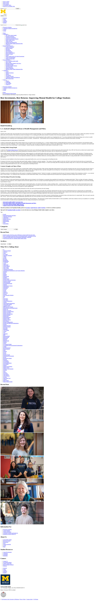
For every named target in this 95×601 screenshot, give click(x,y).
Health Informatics (7, 317)
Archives (3, 241)
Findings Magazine (10, 68)
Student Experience (10, 72)
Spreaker (28, 207)
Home (4, 33)
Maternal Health (6, 336)
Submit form (18, 25)
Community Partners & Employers (10, 28)
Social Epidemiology (7, 363)
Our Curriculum (9, 51)
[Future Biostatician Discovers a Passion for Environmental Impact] (22, 432)
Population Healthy (10, 64)
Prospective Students (7, 27)
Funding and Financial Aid (11, 42)
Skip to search (6, 2)
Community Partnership (8, 269)
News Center (8, 62)
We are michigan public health (12, 61)
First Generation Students (8, 295)
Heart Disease (6, 320)
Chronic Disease (6, 266)
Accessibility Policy (7, 5)
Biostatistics (5, 260)
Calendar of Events (10, 76)
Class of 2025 (6, 267)
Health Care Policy (7, 219)
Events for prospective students (12, 38)
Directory (5, 565)
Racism (4, 357)
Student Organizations (7, 366)
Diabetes (5, 274)
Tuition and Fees (9, 41)
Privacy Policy (23, 599)
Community (5, 70)
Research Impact (9, 48)
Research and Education (8, 45)
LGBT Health (6, 330)
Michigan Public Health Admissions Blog (14, 43)
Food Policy (5, 298)
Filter (16, 229)
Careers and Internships (10, 57)
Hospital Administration (8, 322)
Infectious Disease (7, 326)
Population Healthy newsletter (13, 209)
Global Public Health (7, 304)
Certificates (5, 553)
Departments (8, 50)
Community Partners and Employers (10, 533)
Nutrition (5, 342)
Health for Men (6, 318)
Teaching (5, 370)
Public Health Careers (10, 40)
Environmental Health (7, 283)
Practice (4, 353)
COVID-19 (5, 262)
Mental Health (6, 221)
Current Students (6, 530)
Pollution (5, 351)
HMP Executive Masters (8, 306)
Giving (4, 30)
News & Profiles (6, 59)
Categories (4, 226)
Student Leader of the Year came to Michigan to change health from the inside (19, 234)
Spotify (39, 207)
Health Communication (8, 313)
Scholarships (5, 360)
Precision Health (6, 354)
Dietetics (5, 275)
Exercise (5, 289)
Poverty (4, 352)
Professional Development (8, 356)
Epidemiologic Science (7, 285)
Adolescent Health (7, 250)
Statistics (5, 365)
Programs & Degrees (10, 36)
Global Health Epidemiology (9, 303)
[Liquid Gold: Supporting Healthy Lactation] (22, 478)
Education (8, 49)
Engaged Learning (7, 281)
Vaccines (5, 377)
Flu (3, 297)
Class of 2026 (6, 268)
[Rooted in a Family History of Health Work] (22, 455)
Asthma (4, 256)
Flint (4, 296)
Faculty (7, 55)
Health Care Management (8, 311)
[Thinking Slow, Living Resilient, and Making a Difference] (22, 501)
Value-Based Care (6, 378)
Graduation (5, 554)
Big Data (5, 259)
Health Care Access (7, 310)
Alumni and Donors (7, 531)
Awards (4, 257)
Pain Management (6, 347)
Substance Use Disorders (8, 368)
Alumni (4, 29)
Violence (5, 379)
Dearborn (5, 271)
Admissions (5, 34)
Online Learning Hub (10, 58)
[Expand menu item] (8, 34)
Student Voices (6, 367)
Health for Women (7, 319)
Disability (5, 277)
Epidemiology (6, 287)
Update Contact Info (7, 563)
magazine (7, 544)
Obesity (4, 343)
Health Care (5, 309)
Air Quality (5, 254)
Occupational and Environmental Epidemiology (13, 345)
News (4, 543)
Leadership (8, 82)
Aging (4, 253)
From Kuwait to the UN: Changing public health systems (14, 238)
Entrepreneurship (6, 282)
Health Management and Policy (9, 215)
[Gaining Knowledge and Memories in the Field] (22, 409)
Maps (4, 546)
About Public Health (7, 539)
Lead (4, 332)
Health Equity (6, 220)
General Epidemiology (7, 301)
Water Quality (6, 380)
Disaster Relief (6, 278)
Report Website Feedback (8, 564)
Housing (5, 324)
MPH (4, 335)
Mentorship (5, 338)
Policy (4, 222)
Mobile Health (6, 340)
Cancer (4, 263)
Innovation (5, 327)
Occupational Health (7, 344)
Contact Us (8, 44)
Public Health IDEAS (10, 52)
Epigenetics (5, 288)
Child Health (5, 217)
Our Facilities (8, 83)
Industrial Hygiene (7, 325)
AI (3, 249)
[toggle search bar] (5, 15)
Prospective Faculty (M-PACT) (9, 534)
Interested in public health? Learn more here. (13, 202)
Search (2, 8)
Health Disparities (6, 315)
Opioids (4, 346)
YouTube (43, 207)
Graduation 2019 (6, 305)
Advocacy (5, 252)
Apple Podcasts (33, 207)
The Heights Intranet (7, 562)
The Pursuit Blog (9, 66)
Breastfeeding (6, 261)
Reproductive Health (7, 358)
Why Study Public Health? (11, 35)
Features (5, 291)
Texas (4, 371)
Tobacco (5, 372)
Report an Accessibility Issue (9, 6)
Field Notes (5, 292)
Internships (5, 329)
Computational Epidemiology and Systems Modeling (14, 270)
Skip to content (6, 1)
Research (5, 359)
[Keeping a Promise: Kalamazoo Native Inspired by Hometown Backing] (22, 524)
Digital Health (6, 276)
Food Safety (5, 299)
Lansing (4, 331)
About (4, 79)
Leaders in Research (10, 47)
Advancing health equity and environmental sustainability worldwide (17, 237)
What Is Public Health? (8, 381)
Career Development (7, 552)
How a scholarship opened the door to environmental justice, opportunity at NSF (19, 236)
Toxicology (5, 373)
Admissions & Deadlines (11, 37)
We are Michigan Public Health (9, 93)
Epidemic (5, 284)
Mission (7, 81)
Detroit (4, 273)
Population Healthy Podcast (11, 65)
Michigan (5, 339)
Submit (17, 8)
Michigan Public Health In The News (13, 63)
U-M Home (35, 599)
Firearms (5, 294)
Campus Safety (29, 599)
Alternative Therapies (7, 216)
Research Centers (9, 54)
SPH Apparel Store (10, 78)
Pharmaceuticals (6, 349)
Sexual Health (6, 361)
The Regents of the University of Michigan (10, 599)
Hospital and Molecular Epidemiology (11, 323)
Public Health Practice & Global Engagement (15, 56)
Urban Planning (6, 375)
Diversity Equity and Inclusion (9, 280)
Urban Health (6, 374)
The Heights (8, 75)
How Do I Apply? (7, 540)
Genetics (5, 302)
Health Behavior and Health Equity (10, 308)
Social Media (5, 223)
